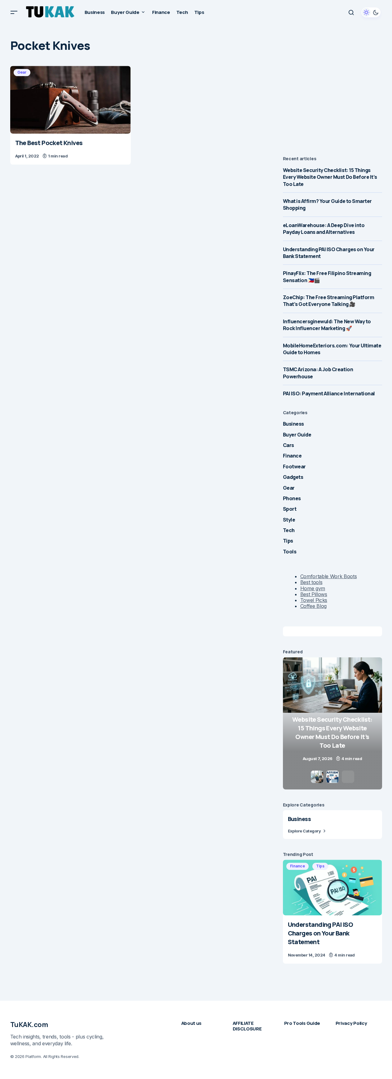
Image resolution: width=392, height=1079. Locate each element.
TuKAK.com (29, 1024)
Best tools (311, 582)
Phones (292, 498)
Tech (289, 530)
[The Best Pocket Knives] (70, 100)
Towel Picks (313, 600)
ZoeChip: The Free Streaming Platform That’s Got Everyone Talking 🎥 (328, 300)
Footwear (294, 466)
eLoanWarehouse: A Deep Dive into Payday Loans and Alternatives (324, 228)
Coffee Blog (313, 606)
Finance (292, 455)
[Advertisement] (332, 104)
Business (293, 423)
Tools (290, 551)
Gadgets (293, 477)
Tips (288, 540)
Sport (290, 508)
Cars (288, 445)
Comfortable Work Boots (328, 576)
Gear (22, 72)
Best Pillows (313, 594)
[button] (14, 12)
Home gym (312, 588)
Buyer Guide (297, 434)
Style (289, 519)
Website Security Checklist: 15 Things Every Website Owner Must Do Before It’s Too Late (330, 177)
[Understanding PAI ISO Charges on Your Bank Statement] (332, 887)
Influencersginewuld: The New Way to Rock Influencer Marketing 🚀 (327, 325)
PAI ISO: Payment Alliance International (329, 393)
